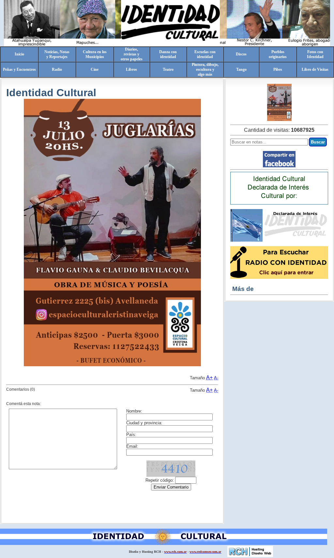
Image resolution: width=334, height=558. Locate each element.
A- (216, 377)
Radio (57, 69)
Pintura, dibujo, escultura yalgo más (205, 69)
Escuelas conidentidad (205, 54)
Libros (131, 69)
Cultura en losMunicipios (95, 54)
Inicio (19, 54)
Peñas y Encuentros (19, 69)
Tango (241, 69)
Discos (241, 54)
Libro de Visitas (315, 69)
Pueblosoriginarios (278, 54)
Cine (95, 69)
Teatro (168, 69)
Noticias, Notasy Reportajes (56, 54)
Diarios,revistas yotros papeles (132, 54)
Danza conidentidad (168, 54)
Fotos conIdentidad (315, 54)
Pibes (277, 69)
